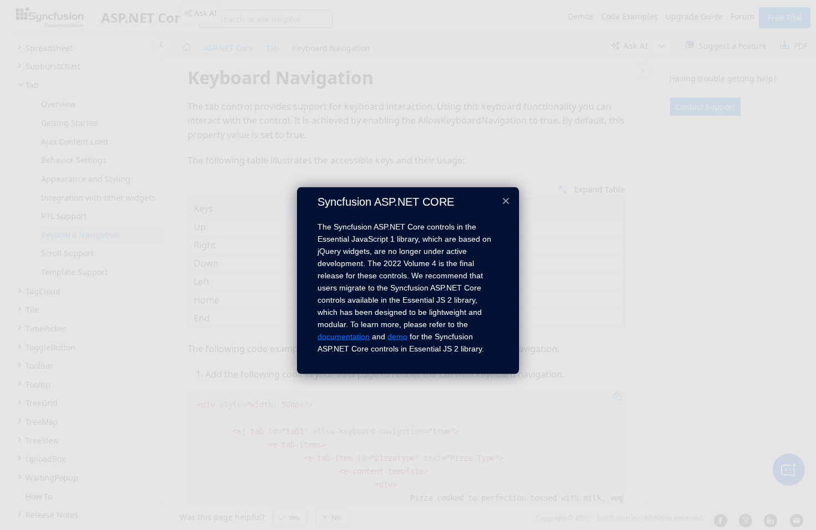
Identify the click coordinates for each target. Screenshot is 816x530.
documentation (344, 336)
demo (397, 336)
